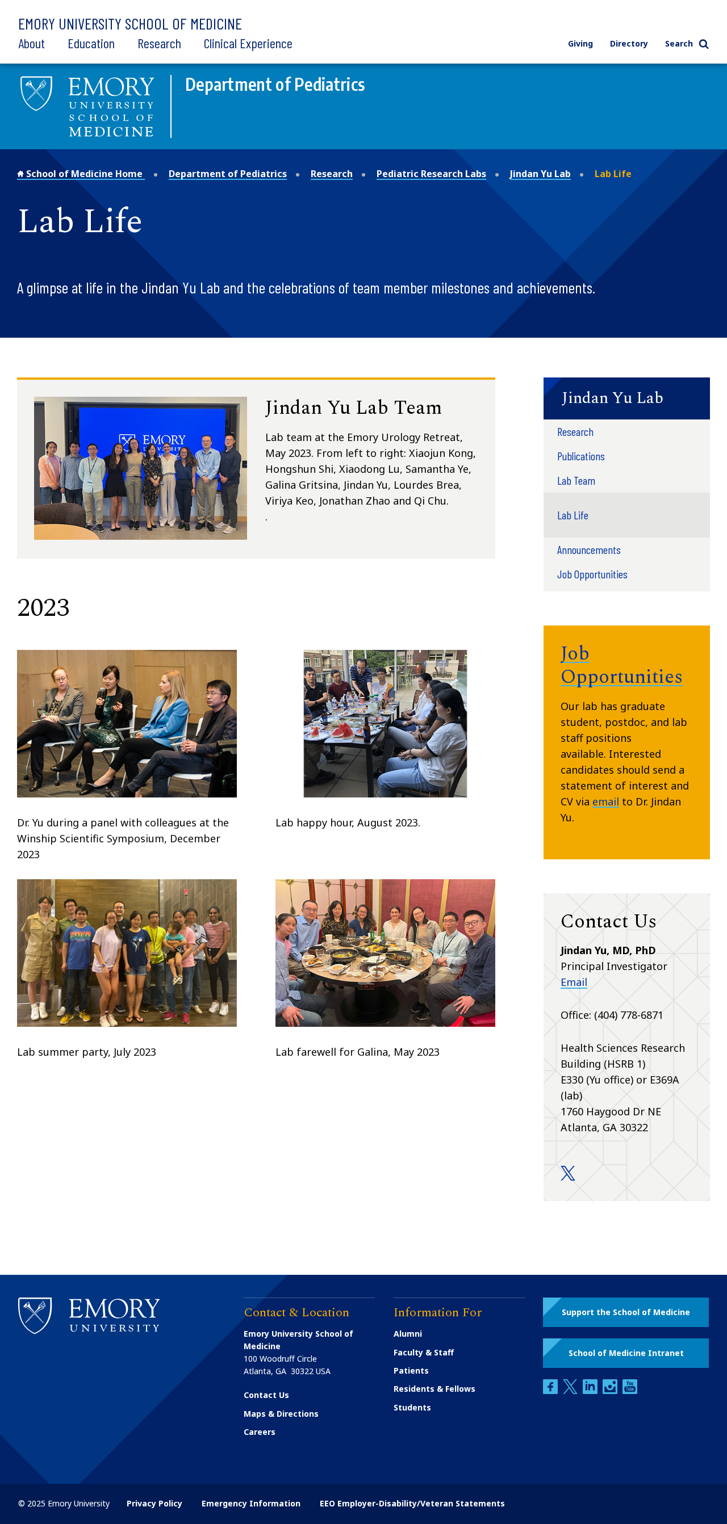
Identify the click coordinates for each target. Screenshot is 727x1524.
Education (91, 43)
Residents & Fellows (434, 1388)
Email (574, 982)
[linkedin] (591, 1391)
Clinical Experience (248, 43)
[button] (627, 398)
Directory (629, 43)
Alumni (408, 1333)
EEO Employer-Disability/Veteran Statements (412, 1503)
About (31, 43)
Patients (411, 1370)
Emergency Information (251, 1503)
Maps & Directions (281, 1413)
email (605, 801)
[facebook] (551, 1391)
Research (159, 43)
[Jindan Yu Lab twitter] (568, 1177)
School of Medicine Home (84, 173)
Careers (259, 1431)
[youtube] (629, 1391)
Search (679, 43)
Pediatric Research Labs (431, 173)
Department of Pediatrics (228, 173)
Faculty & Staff (424, 1352)
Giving (580, 43)
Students (412, 1407)
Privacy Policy (154, 1503)
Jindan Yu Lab (540, 173)
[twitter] (571, 1391)
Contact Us (266, 1394)
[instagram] (611, 1391)
